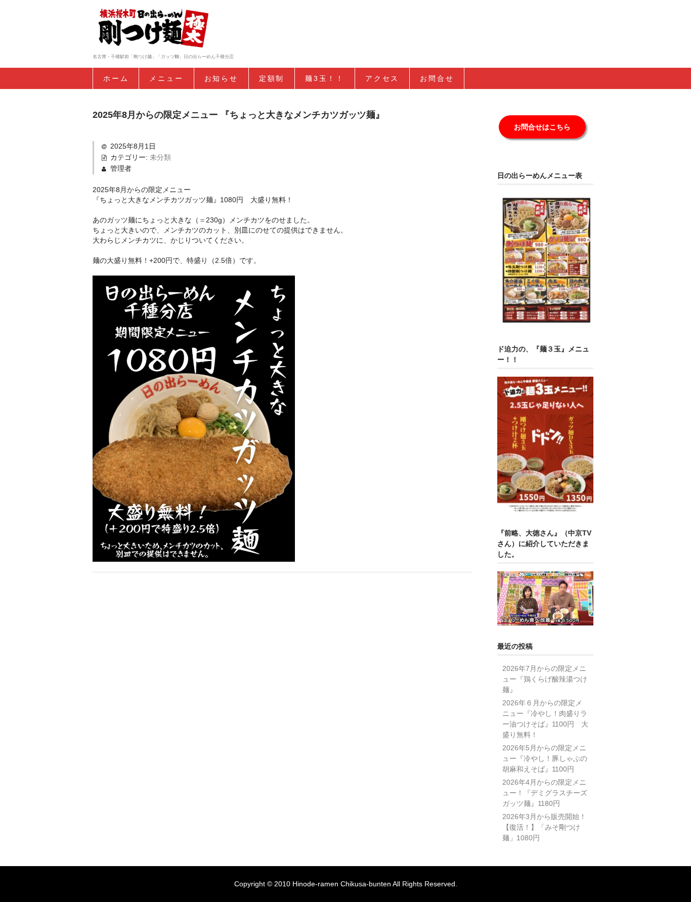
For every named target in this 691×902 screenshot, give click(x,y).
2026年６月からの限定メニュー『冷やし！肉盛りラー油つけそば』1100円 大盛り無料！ (545, 719)
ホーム (115, 78)
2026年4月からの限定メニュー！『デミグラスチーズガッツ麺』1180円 (544, 792)
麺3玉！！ (324, 78)
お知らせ (221, 78)
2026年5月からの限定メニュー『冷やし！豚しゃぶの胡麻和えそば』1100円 (544, 758)
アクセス (382, 78)
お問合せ (437, 78)
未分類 (160, 157)
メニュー (166, 78)
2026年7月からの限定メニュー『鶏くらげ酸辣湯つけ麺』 (544, 679)
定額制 (271, 78)
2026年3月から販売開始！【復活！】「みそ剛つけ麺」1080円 (544, 827)
